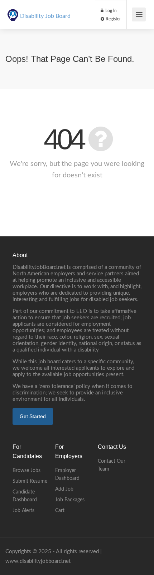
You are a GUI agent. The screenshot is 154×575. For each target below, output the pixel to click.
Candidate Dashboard (25, 496)
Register (113, 19)
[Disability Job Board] (13, 11)
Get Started (33, 416)
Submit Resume (30, 481)
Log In (110, 11)
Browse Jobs (26, 470)
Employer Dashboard (67, 474)
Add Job (64, 489)
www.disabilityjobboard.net (38, 561)
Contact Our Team (111, 465)
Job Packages (70, 499)
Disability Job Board (45, 16)
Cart (59, 510)
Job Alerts (23, 510)
